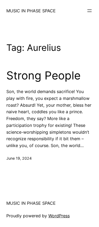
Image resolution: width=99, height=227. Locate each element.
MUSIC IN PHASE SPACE (31, 10)
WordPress (59, 215)
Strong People (43, 75)
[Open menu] (89, 11)
